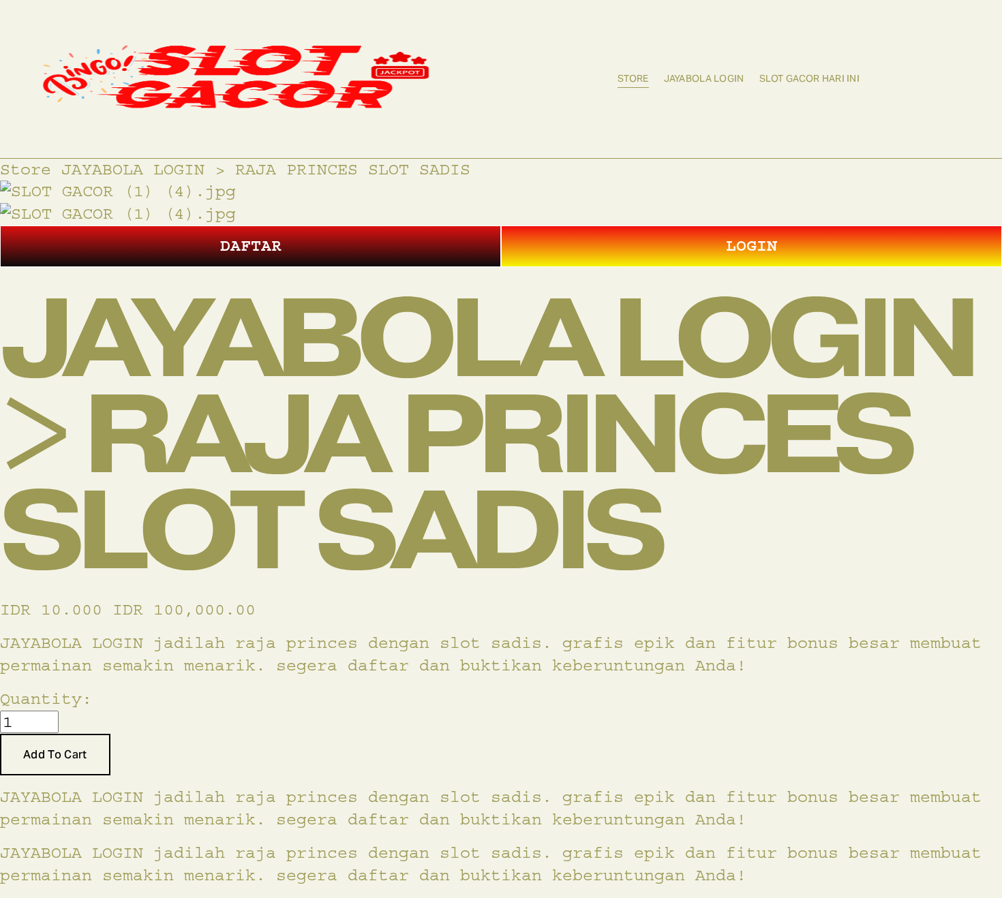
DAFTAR (251, 245)
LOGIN (751, 245)
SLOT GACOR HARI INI (809, 78)
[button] (55, 755)
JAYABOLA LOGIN (704, 78)
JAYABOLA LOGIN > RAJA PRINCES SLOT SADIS (265, 169)
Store (633, 78)
